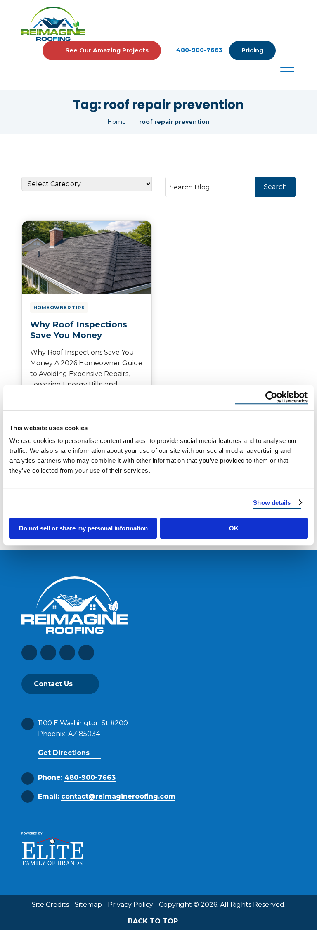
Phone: (77, 777)
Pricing (252, 50)
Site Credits (50, 905)
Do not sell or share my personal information (83, 528)
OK (234, 528)
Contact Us (53, 684)
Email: (106, 796)
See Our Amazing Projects (107, 50)
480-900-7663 (199, 50)
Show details (272, 502)
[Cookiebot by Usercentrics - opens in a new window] (271, 397)
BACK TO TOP (154, 921)
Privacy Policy (130, 905)
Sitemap (88, 905)
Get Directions (64, 753)
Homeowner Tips (59, 307)
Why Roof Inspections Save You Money (78, 330)
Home (116, 121)
